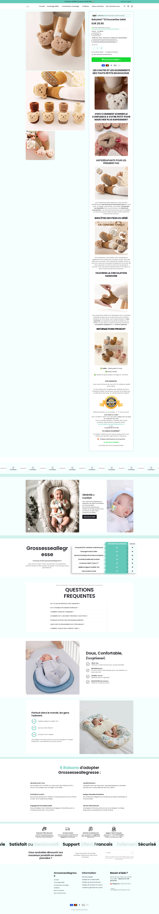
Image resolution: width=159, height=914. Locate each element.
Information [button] (89, 873)
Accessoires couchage (61, 885)
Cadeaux (57, 888)
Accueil (56, 880)
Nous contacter (59, 890)
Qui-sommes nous (60, 893)
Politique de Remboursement (91, 882)
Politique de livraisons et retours (92, 885)
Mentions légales (87, 877)
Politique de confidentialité (90, 880)
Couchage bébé (59, 882)
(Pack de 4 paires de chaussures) (104, 41)
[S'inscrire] (132, 853)
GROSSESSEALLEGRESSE (82, 909)
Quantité (94, 45)
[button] (53, 6)
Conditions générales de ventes (92, 888)
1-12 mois (96, 34)
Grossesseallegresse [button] (65, 874)
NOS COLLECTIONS (89, 517)
